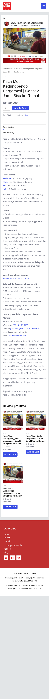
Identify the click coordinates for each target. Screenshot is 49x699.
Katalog (7, 548)
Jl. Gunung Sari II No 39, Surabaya (25, 328)
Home (5, 68)
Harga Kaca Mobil (14, 545)
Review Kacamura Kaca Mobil (16, 278)
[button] (4, 18)
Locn (11, 68)
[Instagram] (6, 557)
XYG (5, 185)
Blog (6, 552)
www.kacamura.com (17, 335)
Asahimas (7, 178)
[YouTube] (18, 557)
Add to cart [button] (10, 454)
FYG (4, 189)
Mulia (5, 182)
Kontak (7, 541)
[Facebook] (12, 557)
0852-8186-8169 (20, 325)
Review (7, 537)
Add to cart (20, 108)
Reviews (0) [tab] (8, 132)
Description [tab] (8, 127)
